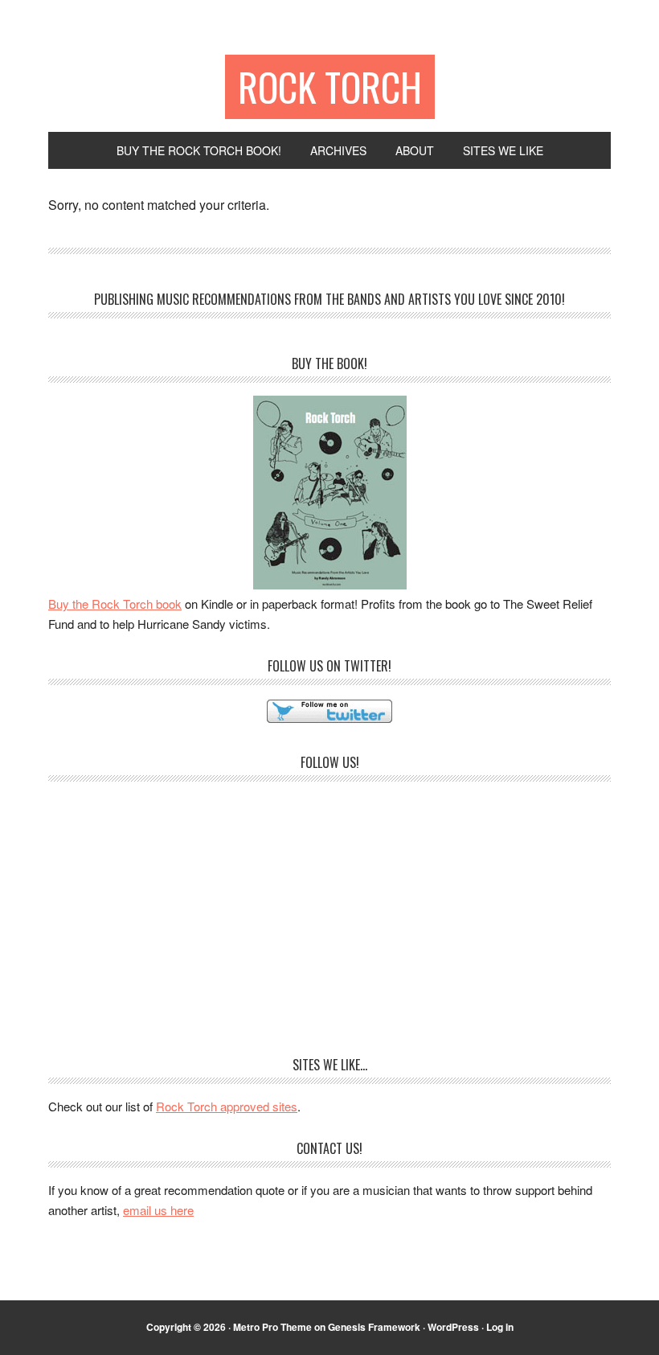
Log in (500, 1327)
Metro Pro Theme (272, 1327)
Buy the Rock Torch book (115, 603)
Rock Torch (330, 86)
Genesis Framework (374, 1327)
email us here (158, 1209)
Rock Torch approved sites (226, 1106)
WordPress (453, 1327)
